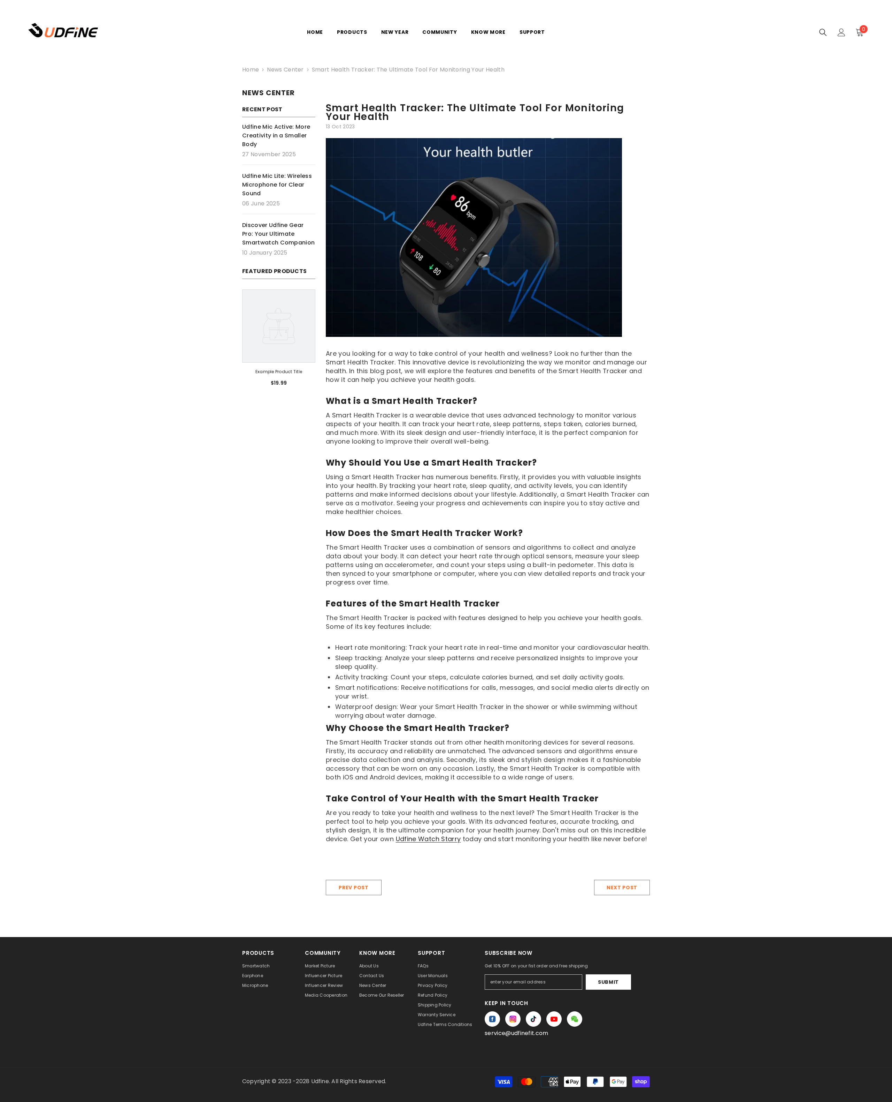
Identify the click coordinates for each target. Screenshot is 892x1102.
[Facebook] (492, 1019)
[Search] (823, 32)
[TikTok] (533, 1019)
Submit (608, 982)
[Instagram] (513, 1019)
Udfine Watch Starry (428, 839)
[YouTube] (554, 1019)
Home (250, 70)
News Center (285, 70)
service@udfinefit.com (516, 1033)
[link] (278, 372)
